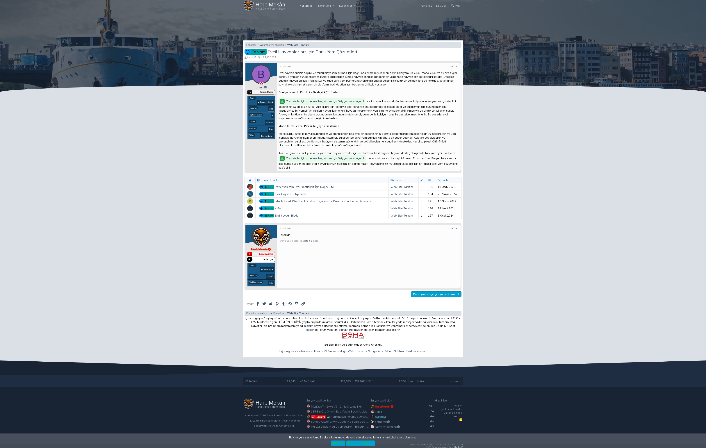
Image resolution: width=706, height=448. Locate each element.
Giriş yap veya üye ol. (351, 101)
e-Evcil (274, 208)
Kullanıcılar (345, 5)
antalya (269, 122)
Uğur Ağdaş (286, 351)
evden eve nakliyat (309, 351)
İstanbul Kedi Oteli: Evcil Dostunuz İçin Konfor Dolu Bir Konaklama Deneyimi (318, 201)
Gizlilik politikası (453, 412)
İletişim (458, 405)
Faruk (378, 411)
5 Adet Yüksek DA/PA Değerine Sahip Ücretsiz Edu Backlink (348, 421)
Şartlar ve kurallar (451, 409)
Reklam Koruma (416, 351)
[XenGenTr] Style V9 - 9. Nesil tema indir (336, 406)
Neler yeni (324, 5)
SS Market (330, 351)
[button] (333, 5)
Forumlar (306, 5)
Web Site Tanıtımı (402, 187)
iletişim (308, 326)
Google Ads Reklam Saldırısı (386, 351)
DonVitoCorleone (386, 427)
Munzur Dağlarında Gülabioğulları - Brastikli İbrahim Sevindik (348, 426)
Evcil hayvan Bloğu (281, 215)
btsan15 (251, 57)
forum (309, 240)
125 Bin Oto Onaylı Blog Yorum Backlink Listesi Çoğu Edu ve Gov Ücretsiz (357, 411)
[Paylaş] (452, 66)
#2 (457, 228)
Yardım (458, 416)
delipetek (381, 422)
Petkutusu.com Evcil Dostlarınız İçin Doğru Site (299, 187)
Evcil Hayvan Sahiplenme (286, 194)
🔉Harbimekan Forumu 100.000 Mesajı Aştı (349, 416)
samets (456, 381)
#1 (457, 66)
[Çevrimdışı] (261, 83)
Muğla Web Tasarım (352, 351)
